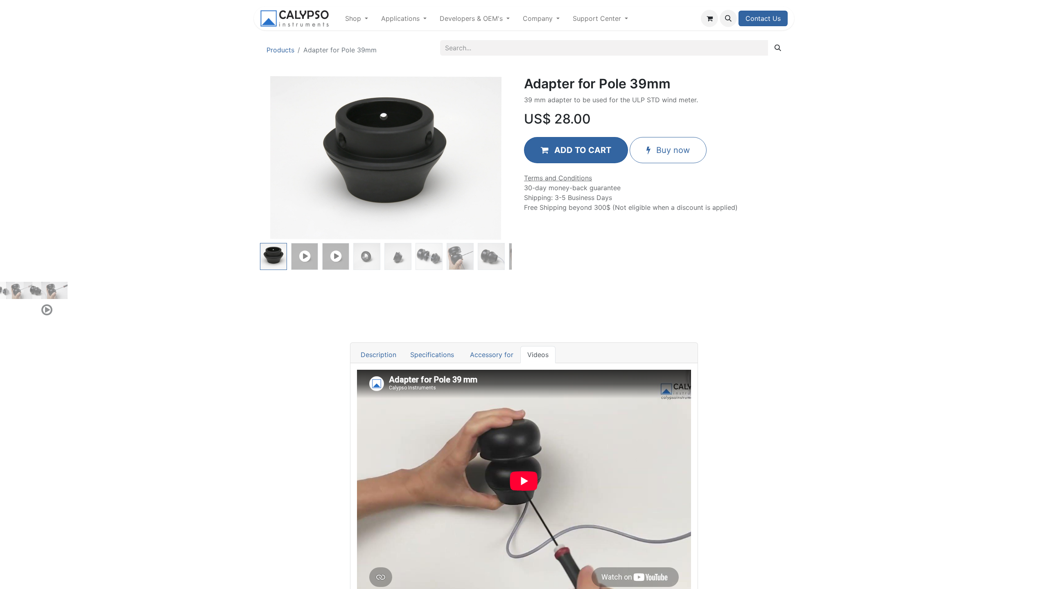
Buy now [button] (672, 150)
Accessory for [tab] (490, 355)
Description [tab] (378, 355)
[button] (728, 18)
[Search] (778, 48)
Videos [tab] (538, 355)
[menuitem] (357, 18)
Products (280, 50)
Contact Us (763, 18)
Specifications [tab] (432, 355)
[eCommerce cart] (709, 18)
